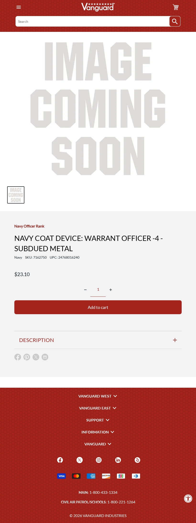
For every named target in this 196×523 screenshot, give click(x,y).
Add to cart (98, 307)
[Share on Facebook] (17, 358)
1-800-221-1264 (121, 502)
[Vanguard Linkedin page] (117, 459)
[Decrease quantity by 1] (85, 290)
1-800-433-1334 (103, 492)
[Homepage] (98, 7)
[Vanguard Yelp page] (136, 459)
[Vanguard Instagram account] (98, 459)
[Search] (174, 21)
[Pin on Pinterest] (26, 358)
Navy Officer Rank (29, 226)
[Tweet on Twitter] (36, 358)
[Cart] (176, 7)
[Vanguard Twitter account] (79, 459)
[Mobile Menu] (19, 7)
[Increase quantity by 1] (111, 290)
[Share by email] (45, 357)
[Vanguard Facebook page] (59, 459)
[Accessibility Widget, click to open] (188, 498)
